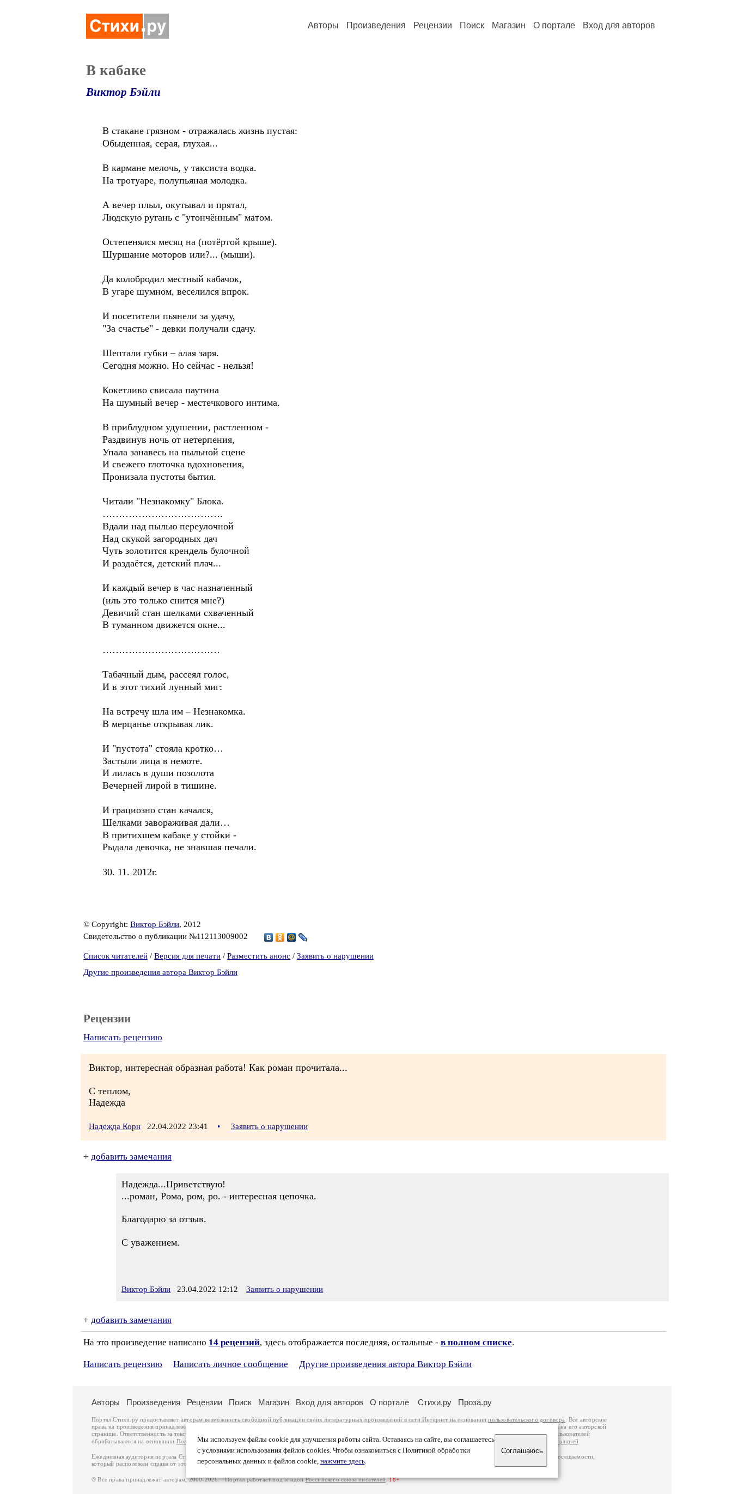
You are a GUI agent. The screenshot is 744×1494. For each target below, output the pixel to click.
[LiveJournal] (303, 937)
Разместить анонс (258, 956)
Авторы (323, 25)
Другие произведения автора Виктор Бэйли (160, 972)
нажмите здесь (342, 1461)
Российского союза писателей (346, 1480)
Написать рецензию (122, 1037)
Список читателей (115, 956)
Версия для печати (187, 956)
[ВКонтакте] (269, 937)
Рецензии (432, 25)
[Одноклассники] (280, 937)
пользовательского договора (526, 1420)
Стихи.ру (435, 1402)
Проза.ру (475, 1402)
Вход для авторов (619, 25)
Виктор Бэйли (123, 92)
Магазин (509, 25)
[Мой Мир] (291, 937)
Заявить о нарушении (335, 956)
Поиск (472, 25)
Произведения (376, 25)
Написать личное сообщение (230, 1364)
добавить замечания (131, 1156)
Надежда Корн (115, 1126)
